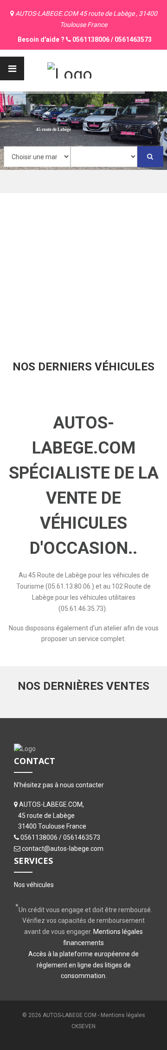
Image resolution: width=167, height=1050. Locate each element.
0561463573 (133, 39)
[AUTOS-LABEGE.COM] (69, 69)
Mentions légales (123, 1015)
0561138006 (90, 39)
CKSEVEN (83, 1026)
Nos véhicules (34, 884)
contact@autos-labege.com (62, 848)
